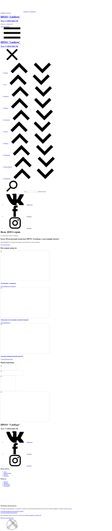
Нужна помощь (8, 167)
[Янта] (25, 421)
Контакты (6, 96)
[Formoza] (12, 375)
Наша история (7, 473)
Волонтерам (7, 155)
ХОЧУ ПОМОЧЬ (5, 26)
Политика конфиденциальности (9, 512)
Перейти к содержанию (29, 11)
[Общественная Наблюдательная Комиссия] (8, 390)
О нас (5, 84)
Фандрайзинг (7, 178)
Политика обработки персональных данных (12, 511)
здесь (70, 508)
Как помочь (7, 120)
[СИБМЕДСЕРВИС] (8, 369)
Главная (6, 73)
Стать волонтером (5, 244)
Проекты (6, 143)
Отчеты (6, 131)
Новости (6, 108)
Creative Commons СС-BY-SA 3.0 (32, 515)
